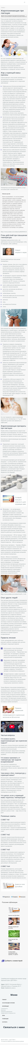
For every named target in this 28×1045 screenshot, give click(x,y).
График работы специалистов (8, 1013)
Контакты (4, 1022)
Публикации (5, 1018)
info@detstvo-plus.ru (9, 988)
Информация (5, 1006)
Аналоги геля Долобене (13, 915)
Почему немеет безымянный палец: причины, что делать (13, 953)
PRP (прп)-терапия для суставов (13, 927)
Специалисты (4, 1008)
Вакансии (3, 1010)
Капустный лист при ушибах (13, 940)
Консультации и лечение (8, 1002)
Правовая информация (6, 1011)
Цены (3, 1015)
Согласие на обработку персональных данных (12, 1041)
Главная (4, 999)
